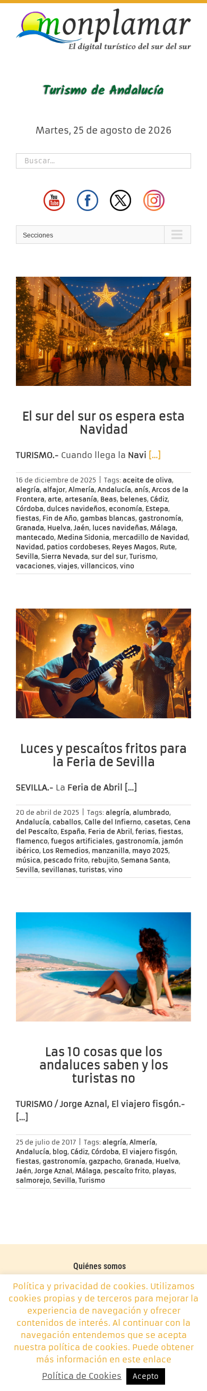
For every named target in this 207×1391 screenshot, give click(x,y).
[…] (155, 455)
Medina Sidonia (83, 537)
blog (60, 1152)
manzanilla (110, 851)
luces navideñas (119, 528)
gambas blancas (107, 518)
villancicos (99, 566)
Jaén (81, 528)
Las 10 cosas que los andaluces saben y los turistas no (103, 1065)
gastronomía (160, 518)
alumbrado (151, 812)
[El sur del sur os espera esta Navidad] (103, 331)
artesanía (81, 499)
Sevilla (27, 556)
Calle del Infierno (112, 822)
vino (127, 566)
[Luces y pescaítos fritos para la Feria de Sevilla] (103, 663)
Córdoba (30, 509)
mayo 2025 (150, 851)
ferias (145, 831)
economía (125, 509)
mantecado (35, 537)
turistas (92, 870)
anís (141, 490)
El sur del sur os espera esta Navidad (103, 423)
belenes (133, 499)
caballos (67, 822)
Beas (108, 499)
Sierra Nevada (64, 556)
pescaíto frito (126, 1171)
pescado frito (66, 860)
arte (55, 499)
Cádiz (159, 499)
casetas (157, 822)
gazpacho (105, 1161)
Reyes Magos (134, 547)
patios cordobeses (78, 547)
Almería (81, 490)
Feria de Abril (110, 831)
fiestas (27, 518)
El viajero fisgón (149, 1152)
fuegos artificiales (82, 841)
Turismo (143, 556)
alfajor (54, 490)
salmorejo (33, 1180)
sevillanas (58, 870)
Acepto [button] (146, 1376)
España (73, 831)
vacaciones (35, 566)
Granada (30, 528)
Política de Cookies (82, 1376)
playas (163, 1171)
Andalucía (114, 490)
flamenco (32, 841)
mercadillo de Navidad (150, 537)
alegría (28, 490)
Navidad (30, 547)
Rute (167, 547)
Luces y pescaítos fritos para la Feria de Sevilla (103, 755)
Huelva (59, 528)
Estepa (156, 509)
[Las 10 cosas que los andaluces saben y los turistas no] (103, 967)
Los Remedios (65, 851)
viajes (67, 566)
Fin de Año (59, 518)
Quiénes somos (99, 1266)
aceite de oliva (147, 480)
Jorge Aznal (53, 1171)
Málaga (163, 528)
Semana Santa (145, 860)
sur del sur (108, 556)
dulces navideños (76, 509)
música (28, 860)
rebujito (104, 860)
